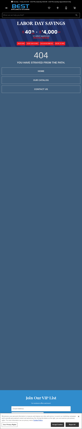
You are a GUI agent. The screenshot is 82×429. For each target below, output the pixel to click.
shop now (21, 43)
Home (41, 71)
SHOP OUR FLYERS (32, 43)
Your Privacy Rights (9, 424)
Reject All (72, 424)
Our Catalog (41, 80)
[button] (6, 8)
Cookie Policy (38, 420)
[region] (41, 421)
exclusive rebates (47, 43)
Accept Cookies (57, 424)
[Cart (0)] (74, 8)
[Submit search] (76, 15)
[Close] (78, 416)
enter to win (59, 43)
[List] (49, 8)
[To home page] (20, 7)
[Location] (57, 8)
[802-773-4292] (66, 8)
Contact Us (41, 89)
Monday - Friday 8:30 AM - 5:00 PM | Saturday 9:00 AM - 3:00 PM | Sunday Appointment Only (42, 2)
